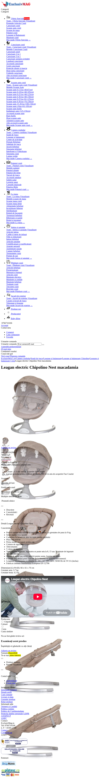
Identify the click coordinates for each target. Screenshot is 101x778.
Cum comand (6, 695)
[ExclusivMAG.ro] (16, 7)
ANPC (4, 718)
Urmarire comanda (9, 344)
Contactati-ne (6, 732)
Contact (4, 730)
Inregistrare (16, 346)
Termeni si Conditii (9, 706)
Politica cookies (7, 709)
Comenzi (10, 332)
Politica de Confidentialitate (12, 711)
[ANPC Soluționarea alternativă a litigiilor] (14, 744)
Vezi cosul (5, 356)
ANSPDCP (6, 716)
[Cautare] (43, 344)
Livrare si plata (7, 697)
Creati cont (10, 683)
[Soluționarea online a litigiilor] (14, 753)
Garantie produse (8, 699)
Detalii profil (6, 692)
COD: (3, 450)
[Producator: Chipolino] (6, 460)
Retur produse (7, 702)
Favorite (9, 337)
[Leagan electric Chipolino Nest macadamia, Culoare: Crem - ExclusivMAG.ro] (33, 436)
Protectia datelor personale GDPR (15, 713)
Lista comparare (13, 335)
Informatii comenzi (9, 690)
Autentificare (6, 346)
